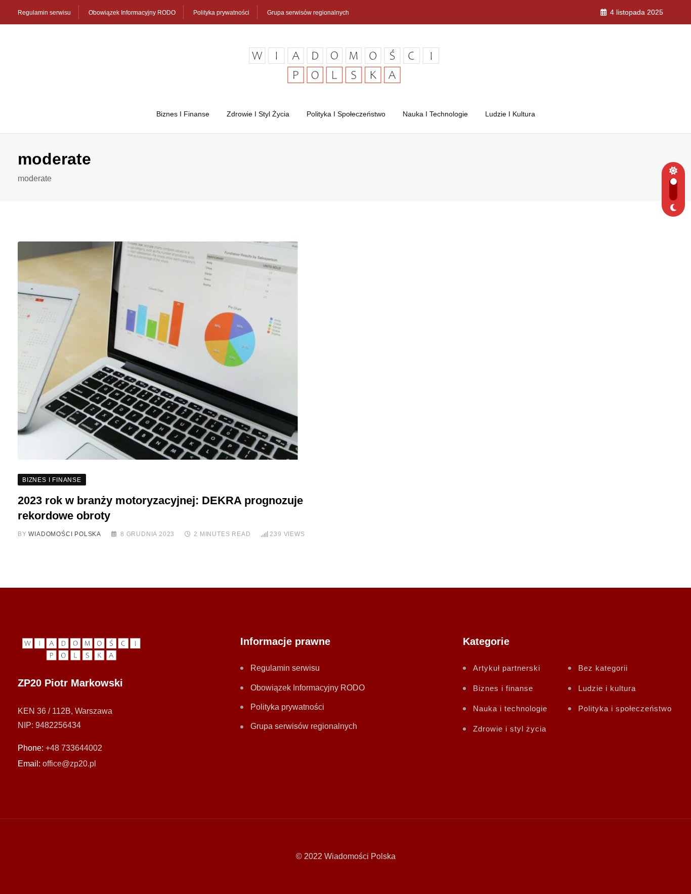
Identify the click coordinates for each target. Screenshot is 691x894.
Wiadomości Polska (64, 534)
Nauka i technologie (435, 114)
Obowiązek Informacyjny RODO (132, 12)
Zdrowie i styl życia (258, 114)
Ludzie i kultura (510, 114)
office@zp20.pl (69, 763)
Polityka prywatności (221, 12)
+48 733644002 (74, 748)
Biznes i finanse (182, 114)
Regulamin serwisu (44, 12)
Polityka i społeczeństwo (346, 114)
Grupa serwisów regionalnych (308, 12)
